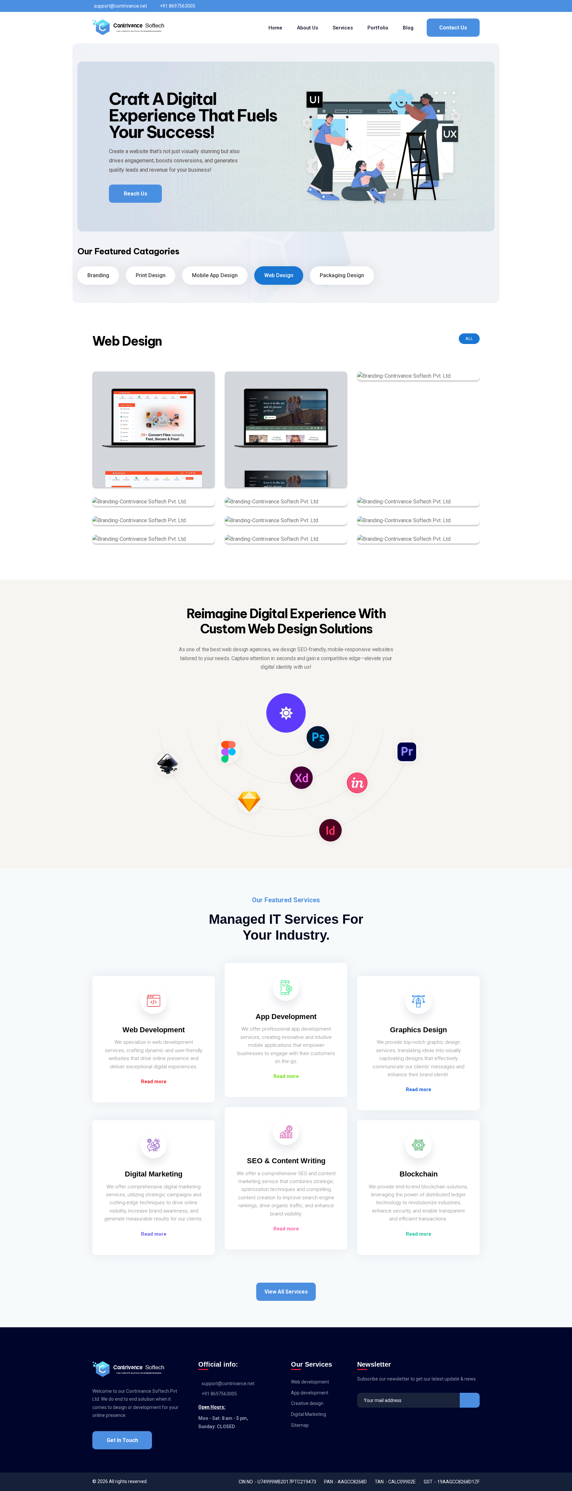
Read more (154, 1082)
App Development (286, 1016)
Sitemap (300, 1425)
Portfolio (377, 28)
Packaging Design (342, 275)
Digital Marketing (153, 1174)
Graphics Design (418, 1030)
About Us (307, 28)
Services (343, 28)
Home (275, 28)
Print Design (151, 275)
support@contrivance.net (120, 6)
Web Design (278, 275)
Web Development (153, 1030)
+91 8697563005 (177, 6)
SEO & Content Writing (286, 1161)
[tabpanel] (286, 147)
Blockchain (419, 1174)
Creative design (307, 1403)
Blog (408, 28)
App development (309, 1392)
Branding (98, 275)
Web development (310, 1381)
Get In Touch (122, 1440)
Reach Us (135, 194)
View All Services (286, 1292)
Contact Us (453, 27)
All (469, 338)
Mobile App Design (215, 275)
